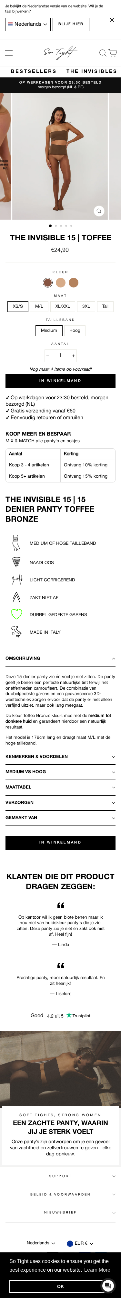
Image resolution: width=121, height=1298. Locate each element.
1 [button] (50, 226)
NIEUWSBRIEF (60, 1212)
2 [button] (56, 226)
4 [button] (66, 226)
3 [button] (61, 226)
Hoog (74, 331)
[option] (60, 85)
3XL (86, 307)
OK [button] (60, 1286)
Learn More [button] (97, 1270)
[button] (60, 659)
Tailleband (61, 320)
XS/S (18, 307)
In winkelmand (60, 842)
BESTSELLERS (34, 71)
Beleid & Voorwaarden (60, 1194)
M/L (39, 307)
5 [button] (72, 226)
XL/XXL (62, 307)
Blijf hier (71, 24)
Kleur (60, 272)
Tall (105, 307)
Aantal (60, 344)
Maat (60, 296)
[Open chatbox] (108, 1286)
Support (60, 1176)
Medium (49, 331)
